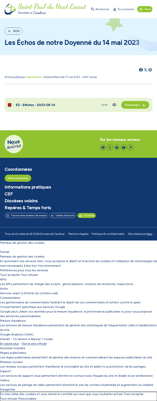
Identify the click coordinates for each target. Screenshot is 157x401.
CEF (9, 194)
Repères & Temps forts (28, 207)
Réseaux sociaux (11, 362)
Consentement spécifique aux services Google (32, 307)
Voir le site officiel (34, 343)
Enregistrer (7, 389)
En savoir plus (9, 343)
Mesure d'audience (13, 320)
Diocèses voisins (21, 200)
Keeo (149, 234)
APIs (3, 279)
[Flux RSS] (131, 147)
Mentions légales (78, 234)
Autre (4, 288)
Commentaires (10, 298)
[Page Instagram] (117, 147)
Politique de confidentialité (108, 234)
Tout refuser (29, 275)
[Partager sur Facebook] (141, 69)
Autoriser (6, 348)
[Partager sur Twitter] (145, 69)
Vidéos (5, 380)
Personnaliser (27, 398)
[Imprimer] (150, 69)
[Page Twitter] (110, 147)
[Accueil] (10, 9)
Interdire (19, 348)
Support (5, 371)
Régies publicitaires (13, 353)
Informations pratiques (28, 187)
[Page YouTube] (124, 147)
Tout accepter (10, 275)
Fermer (5, 252)
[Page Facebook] (103, 147)
